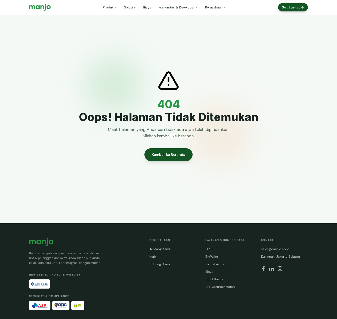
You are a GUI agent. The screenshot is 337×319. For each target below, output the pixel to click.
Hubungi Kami (159, 264)
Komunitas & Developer (177, 7)
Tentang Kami (159, 249)
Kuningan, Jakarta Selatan (280, 256)
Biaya (147, 7)
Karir (152, 256)
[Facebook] (263, 268)
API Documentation (220, 287)
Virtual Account (217, 264)
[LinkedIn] (271, 268)
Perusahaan (214, 7)
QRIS (209, 249)
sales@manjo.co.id (275, 249)
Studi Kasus (214, 279)
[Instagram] (280, 268)
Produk (108, 7)
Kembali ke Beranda (168, 154)
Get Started (291, 7)
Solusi (128, 7)
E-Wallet (211, 256)
